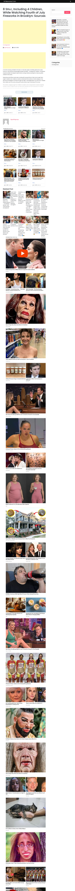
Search (53, 10)
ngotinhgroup (7, 47)
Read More (24, 92)
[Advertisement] (24, 32)
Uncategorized (6, 45)
